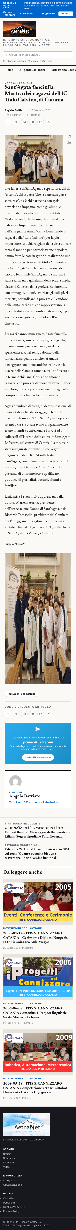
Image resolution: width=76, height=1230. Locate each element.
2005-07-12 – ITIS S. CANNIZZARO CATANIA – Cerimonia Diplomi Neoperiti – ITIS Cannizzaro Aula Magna (37, 938)
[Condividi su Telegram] (32, 122)
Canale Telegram (9, 13)
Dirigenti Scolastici (32, 70)
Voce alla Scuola (18, 83)
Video (6, 1167)
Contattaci (9, 1198)
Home (9, 70)
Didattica (8, 1162)
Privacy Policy (11, 1211)
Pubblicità (9, 1202)
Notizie (7, 1154)
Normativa (9, 1158)
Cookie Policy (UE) (14, 1207)
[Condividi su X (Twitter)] (16, 122)
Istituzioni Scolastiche (21, 693)
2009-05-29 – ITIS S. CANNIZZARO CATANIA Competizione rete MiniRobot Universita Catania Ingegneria (35, 1088)
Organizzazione (12, 1184)
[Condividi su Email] (40, 122)
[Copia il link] (49, 122)
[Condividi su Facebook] (8, 122)
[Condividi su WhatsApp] (24, 122)
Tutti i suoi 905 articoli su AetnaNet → (33, 802)
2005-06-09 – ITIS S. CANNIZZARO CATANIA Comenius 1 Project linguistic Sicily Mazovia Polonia (35, 1013)
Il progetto (9, 1180)
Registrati (48, 13)
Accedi (65, 13)
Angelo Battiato (15, 110)
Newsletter (27, 13)
